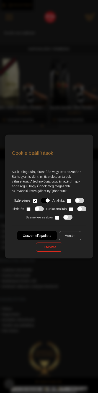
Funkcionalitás (56, 209)
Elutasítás (49, 247)
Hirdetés (18, 209)
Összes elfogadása (37, 236)
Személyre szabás (39, 217)
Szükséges (22, 200)
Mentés (69, 236)
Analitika (58, 200)
